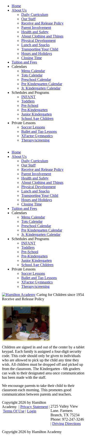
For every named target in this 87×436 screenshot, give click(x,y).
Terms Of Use (13, 411)
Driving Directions (66, 424)
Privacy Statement (34, 407)
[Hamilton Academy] (19, 295)
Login (31, 411)
